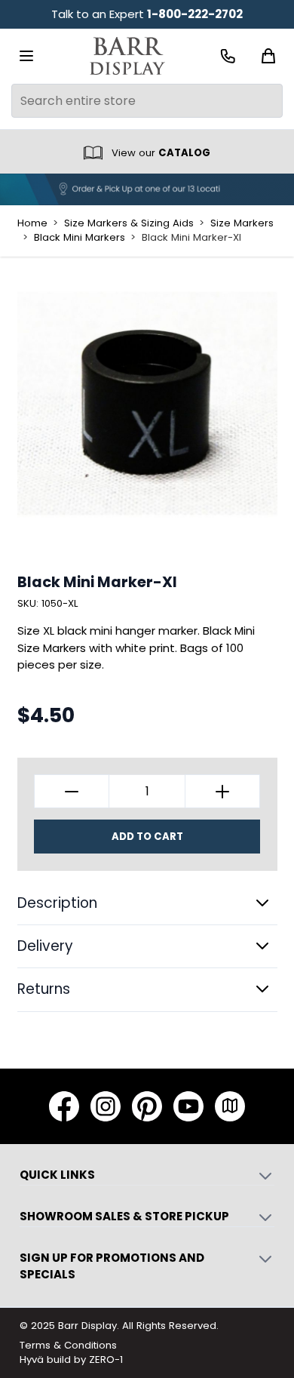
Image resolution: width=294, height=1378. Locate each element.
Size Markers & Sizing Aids (129, 223)
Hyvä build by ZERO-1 (71, 1359)
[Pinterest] (147, 1106)
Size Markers (242, 223)
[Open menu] (26, 56)
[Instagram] (105, 1106)
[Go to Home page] (127, 56)
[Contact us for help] (228, 56)
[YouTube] (188, 1106)
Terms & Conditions (68, 1345)
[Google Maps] (230, 1106)
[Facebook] (64, 1106)
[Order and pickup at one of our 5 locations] (147, 189)
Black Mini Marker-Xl (191, 238)
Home (32, 223)
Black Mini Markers (79, 238)
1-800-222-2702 (195, 14)
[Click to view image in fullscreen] (147, 403)
